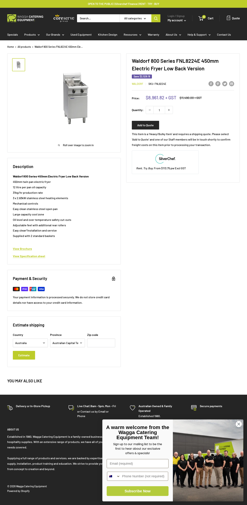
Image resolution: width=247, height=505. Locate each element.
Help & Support (197, 34)
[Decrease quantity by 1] (150, 110)
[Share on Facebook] (211, 83)
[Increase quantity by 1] (169, 110)
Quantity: (138, 110)
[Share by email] (231, 83)
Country (18, 334)
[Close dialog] (239, 424)
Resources (130, 34)
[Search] (155, 18)
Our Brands (53, 34)
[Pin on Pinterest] (217, 83)
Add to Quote (145, 125)
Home (10, 46)
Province (56, 334)
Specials (12, 34)
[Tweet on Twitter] (224, 83)
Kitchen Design (107, 34)
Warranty (153, 34)
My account (175, 20)
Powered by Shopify (18, 491)
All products (24, 46)
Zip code (92, 334)
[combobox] (113, 476)
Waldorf (137, 83)
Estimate (24, 355)
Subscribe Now (138, 491)
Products (30, 34)
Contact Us (224, 34)
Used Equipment (81, 34)
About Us (171, 34)
